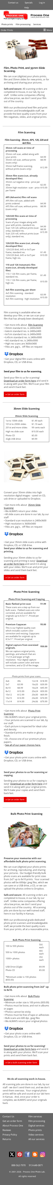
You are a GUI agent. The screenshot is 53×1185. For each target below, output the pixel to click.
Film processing (23, 24)
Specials (29, 2)
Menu (49, 30)
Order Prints (7, 30)
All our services (36, 1139)
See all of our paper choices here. (23, 745)
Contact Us (8, 1116)
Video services (36, 1134)
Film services (35, 1116)
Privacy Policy (10, 1134)
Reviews (7, 1130)
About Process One (13, 1125)
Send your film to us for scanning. (23, 371)
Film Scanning (35, 324)
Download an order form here (20, 380)
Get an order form (12, 1121)
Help (26, 7)
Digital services (36, 1125)
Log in (42, 2)
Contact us (13, 2)
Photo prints (7, 24)
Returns (7, 1139)
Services (37, 24)
